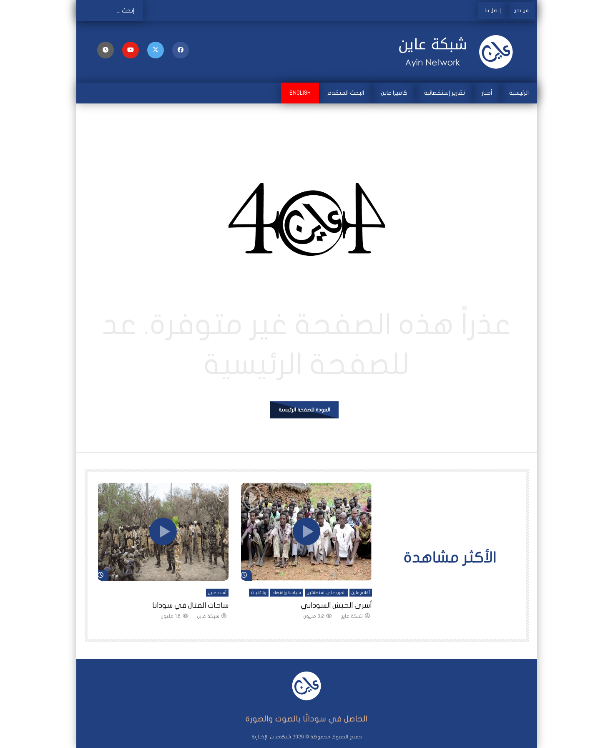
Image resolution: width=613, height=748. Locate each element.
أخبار (487, 93)
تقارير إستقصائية (444, 93)
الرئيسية (519, 93)
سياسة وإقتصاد (286, 593)
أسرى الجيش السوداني (336, 605)
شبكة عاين (351, 616)
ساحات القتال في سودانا (190, 605)
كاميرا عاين (394, 93)
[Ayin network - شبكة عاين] (457, 52)
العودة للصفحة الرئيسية (304, 409)
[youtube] (130, 50)
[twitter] (155, 50)
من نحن (521, 10)
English (300, 93)
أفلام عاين (361, 593)
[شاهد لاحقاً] (105, 50)
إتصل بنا (493, 10)
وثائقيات (258, 593)
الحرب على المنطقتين (326, 593)
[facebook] (180, 50)
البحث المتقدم (345, 93)
